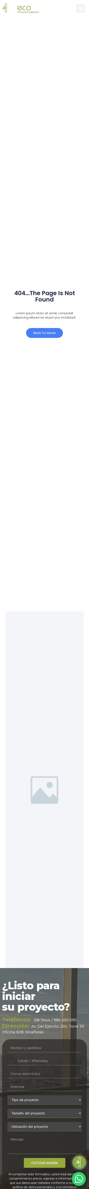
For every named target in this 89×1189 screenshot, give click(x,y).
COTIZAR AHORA (44, 1163)
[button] (80, 8)
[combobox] (12, 1061)
